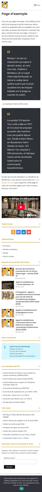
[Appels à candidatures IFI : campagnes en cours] (8, 313)
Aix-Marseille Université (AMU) (14, 402)
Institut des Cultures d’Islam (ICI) (15, 431)
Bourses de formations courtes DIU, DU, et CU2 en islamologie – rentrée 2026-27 (27, 272)
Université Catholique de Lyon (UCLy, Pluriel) (19, 434)
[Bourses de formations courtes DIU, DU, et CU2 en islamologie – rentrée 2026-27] (8, 272)
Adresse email (9, 458)
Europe (5, 253)
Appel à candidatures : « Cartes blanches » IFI (25, 283)
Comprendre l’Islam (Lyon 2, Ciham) (16, 438)
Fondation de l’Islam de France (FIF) (16, 427)
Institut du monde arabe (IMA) (14, 424)
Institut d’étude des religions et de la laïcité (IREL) (21, 420)
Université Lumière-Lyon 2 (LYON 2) (16, 395)
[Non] (39, 484)
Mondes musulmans (10, 249)
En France (6, 246)
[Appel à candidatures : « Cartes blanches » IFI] (8, 285)
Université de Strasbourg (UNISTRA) (16, 388)
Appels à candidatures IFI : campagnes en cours (26, 311)
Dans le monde (8, 256)
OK (21, 489)
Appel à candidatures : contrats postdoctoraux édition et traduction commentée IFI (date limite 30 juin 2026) (27, 325)
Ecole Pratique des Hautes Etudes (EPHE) (18, 379)
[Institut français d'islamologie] (5, 5)
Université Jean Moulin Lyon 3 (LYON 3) (17, 399)
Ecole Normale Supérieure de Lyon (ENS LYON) (20, 392)
